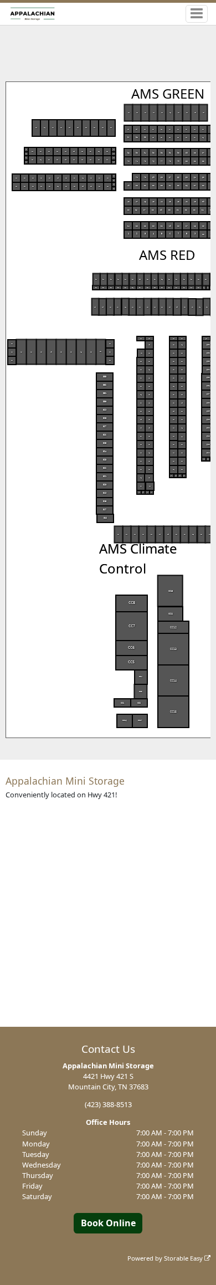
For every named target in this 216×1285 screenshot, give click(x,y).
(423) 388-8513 (108, 1104)
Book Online (108, 1223)
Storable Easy (184, 1258)
